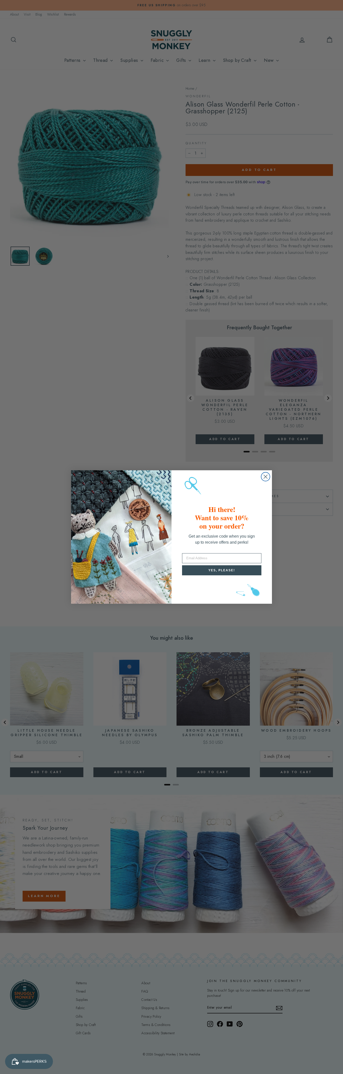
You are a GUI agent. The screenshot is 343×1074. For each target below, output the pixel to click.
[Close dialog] (265, 476)
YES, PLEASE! (221, 570)
